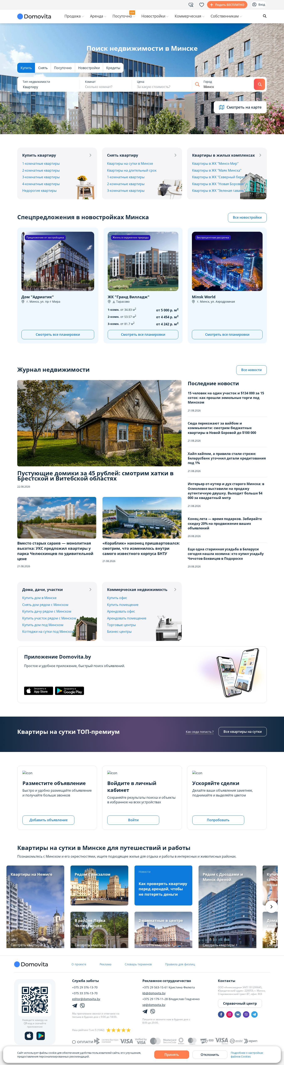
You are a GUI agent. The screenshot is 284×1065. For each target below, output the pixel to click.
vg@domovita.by (153, 1005)
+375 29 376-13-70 (85, 987)
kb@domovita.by (153, 993)
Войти (133, 820)
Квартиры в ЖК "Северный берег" (219, 177)
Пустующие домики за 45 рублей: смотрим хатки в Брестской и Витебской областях (95, 476)
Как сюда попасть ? (200, 732)
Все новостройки (247, 217)
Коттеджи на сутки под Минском (48, 631)
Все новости (251, 370)
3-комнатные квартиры (41, 177)
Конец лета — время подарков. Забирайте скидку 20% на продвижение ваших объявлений (225, 523)
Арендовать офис (121, 611)
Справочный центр (240, 1003)
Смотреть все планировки (58, 334)
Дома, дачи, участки (42, 589)
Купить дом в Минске (39, 598)
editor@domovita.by (86, 999)
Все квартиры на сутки (242, 731)
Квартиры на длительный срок (132, 170)
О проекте (79, 964)
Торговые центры (121, 625)
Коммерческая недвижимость (137, 589)
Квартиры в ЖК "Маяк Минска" (216, 170)
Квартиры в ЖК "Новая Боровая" (218, 184)
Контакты (226, 980)
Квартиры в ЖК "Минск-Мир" (215, 163)
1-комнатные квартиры (41, 163)
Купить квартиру (39, 155)
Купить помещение (122, 604)
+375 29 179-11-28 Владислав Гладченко (171, 999)
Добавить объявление (49, 820)
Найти (259, 84)
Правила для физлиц (180, 964)
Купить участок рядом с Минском (49, 618)
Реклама (105, 964)
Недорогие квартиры (39, 190)
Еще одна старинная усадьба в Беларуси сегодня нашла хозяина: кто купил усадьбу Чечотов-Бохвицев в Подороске (226, 554)
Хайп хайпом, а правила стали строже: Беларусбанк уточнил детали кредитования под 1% (227, 458)
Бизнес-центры (119, 631)
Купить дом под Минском (42, 625)
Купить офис (117, 598)
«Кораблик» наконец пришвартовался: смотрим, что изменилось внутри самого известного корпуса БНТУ (141, 548)
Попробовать (218, 820)
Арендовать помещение (126, 618)
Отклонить (210, 1054)
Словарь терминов (138, 964)
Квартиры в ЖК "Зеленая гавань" (218, 190)
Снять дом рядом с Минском (45, 604)
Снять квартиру (122, 155)
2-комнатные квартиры (41, 170)
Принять (171, 1054)
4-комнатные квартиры (41, 184)
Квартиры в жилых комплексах (223, 155)
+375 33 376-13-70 (85, 993)
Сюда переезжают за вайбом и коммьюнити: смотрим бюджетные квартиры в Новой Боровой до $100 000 (222, 428)
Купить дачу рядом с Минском (46, 611)
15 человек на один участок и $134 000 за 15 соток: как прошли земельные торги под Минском (226, 398)
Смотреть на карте (244, 107)
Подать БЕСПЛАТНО (229, 5)
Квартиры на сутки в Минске (130, 163)
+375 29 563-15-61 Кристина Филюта (168, 987)
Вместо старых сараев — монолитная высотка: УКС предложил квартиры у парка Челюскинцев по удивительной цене (55, 551)
